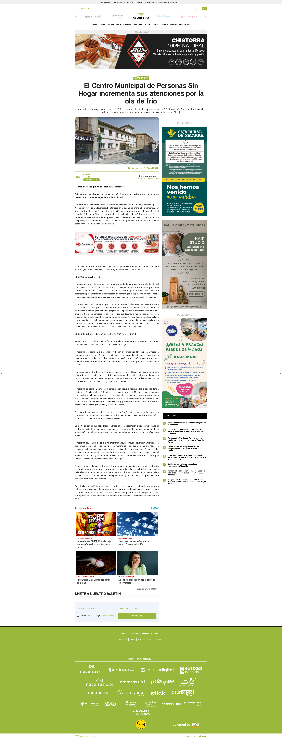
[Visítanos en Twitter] (79, 9)
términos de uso (93, 616)
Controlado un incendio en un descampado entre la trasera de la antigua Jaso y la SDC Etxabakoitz (184, 431)
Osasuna (173, 24)
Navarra (156, 24)
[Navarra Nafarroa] (141, 712)
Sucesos (165, 24)
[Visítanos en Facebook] (75, 9)
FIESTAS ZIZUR (117, 2)
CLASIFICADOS (162, 2)
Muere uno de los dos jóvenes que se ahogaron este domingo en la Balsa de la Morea (183, 449)
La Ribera (110, 24)
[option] (141, 16)
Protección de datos (154, 639)
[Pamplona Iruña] (192, 703)
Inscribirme (137, 616)
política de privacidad (108, 616)
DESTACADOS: (105, 2)
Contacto (145, 634)
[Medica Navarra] (110, 703)
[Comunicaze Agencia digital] (141, 650)
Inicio (123, 634)
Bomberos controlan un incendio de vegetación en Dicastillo (180, 465)
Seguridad (141, 639)
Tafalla (118, 24)
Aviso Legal (123, 639)
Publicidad (155, 634)
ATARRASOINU (139, 2)
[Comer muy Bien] (130, 703)
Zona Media (137, 24)
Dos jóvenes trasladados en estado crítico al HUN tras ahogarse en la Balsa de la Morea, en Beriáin (185, 482)
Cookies (132, 639)
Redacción (88, 175)
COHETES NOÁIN (128, 2)
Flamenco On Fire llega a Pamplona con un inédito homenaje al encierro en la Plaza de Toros (184, 440)
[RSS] (88, 9)
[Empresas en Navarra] (89, 703)
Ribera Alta (127, 24)
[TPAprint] (171, 703)
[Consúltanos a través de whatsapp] (85, 9)
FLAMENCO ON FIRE (151, 2)
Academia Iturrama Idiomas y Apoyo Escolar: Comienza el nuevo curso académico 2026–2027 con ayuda (184, 473)
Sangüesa (147, 24)
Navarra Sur (141, 78)
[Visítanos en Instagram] (82, 9)
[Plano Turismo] (151, 703)
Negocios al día (184, 24)
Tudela (102, 24)
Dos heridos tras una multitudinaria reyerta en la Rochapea (185, 424)
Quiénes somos (134, 634)
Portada (94, 24)
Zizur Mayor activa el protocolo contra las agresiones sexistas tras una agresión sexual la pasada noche (185, 457)
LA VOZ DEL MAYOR (174, 2)
